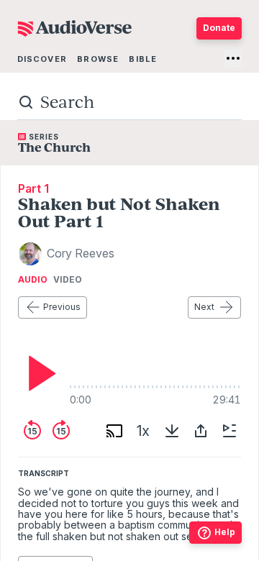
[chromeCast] (114, 430)
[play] (38, 373)
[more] (233, 58)
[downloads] (171, 430)
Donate (219, 27)
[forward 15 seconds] (61, 430)
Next (204, 306)
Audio (32, 280)
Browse (98, 59)
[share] (200, 430)
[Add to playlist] (229, 430)
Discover (42, 59)
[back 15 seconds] (32, 430)
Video (67, 280)
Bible (143, 59)
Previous (62, 306)
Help (224, 531)
